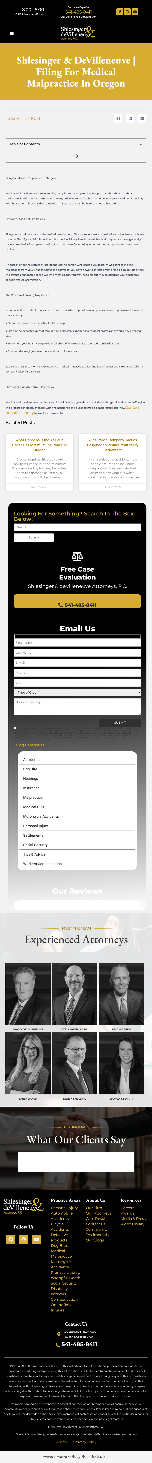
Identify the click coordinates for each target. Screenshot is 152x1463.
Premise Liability (66, 1272)
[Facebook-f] (119, 11)
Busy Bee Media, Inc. (90, 1456)
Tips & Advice (34, 854)
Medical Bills (33, 807)
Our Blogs (95, 1240)
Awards (128, 1213)
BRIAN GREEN (121, 1029)
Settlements (33, 835)
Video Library (132, 1224)
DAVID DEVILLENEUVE (28, 1029)
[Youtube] (135, 11)
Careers (127, 1208)
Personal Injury (35, 826)
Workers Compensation (42, 864)
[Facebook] (10, 1239)
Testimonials (97, 1235)
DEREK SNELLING (74, 1098)
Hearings (30, 778)
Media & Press (133, 1218)
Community (97, 1229)
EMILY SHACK (28, 1098)
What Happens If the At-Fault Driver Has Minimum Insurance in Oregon (39, 445)
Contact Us (95, 1224)
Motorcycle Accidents (41, 816)
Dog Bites (60, 1245)
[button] (12, 33)
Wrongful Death (65, 1278)
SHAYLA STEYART (121, 1098)
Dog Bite (30, 769)
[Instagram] (127, 11)
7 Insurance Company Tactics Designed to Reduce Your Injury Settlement (112, 445)
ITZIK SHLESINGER (74, 1029)
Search (34, 537)
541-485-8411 (78, 12)
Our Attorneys (98, 1213)
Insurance (31, 788)
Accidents (31, 759)
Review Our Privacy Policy (76, 1442)
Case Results (97, 1218)
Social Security (35, 845)
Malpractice (33, 797)
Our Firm (94, 1208)
